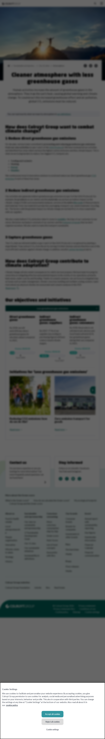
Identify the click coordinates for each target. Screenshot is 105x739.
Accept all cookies (52, 714)
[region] (52, 710)
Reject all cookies (53, 721)
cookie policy (12, 705)
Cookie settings (52, 729)
